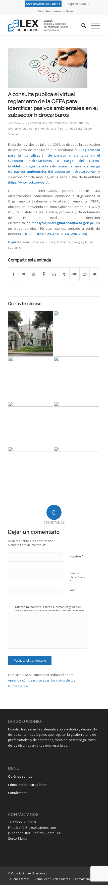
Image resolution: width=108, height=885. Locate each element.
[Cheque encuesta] (47, 68)
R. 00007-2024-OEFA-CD (51, 233)
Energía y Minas (83, 242)
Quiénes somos (20, 776)
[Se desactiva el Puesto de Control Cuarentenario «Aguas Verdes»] (76, 469)
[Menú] (93, 25)
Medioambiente (33, 128)
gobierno (14, 247)
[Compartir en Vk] (74, 274)
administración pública (38, 242)
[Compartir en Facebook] (13, 274)
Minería (50, 128)
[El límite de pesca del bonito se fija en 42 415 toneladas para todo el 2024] (30, 424)
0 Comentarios (35, 123)
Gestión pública (78, 123)
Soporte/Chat (77, 4)
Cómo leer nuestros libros (55, 11)
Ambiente (59, 123)
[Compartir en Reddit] (84, 274)
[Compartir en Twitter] (24, 274)
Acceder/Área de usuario (43, 4)
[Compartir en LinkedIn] (54, 274)
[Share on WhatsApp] (34, 274)
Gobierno (14, 128)
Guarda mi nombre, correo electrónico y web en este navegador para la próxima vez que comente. (50, 609)
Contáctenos (17, 792)
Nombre (76, 556)
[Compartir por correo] (95, 274)
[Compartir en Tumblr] (64, 274)
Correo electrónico (77, 577)
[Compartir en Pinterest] (44, 274)
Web (73, 590)
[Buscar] (81, 25)
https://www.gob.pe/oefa (28, 182)
